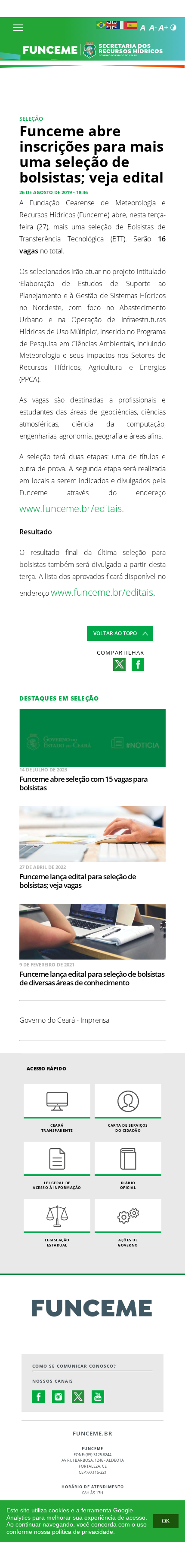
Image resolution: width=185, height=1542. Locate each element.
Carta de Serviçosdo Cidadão (128, 1128)
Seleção (31, 118)
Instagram (58, 1396)
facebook (138, 664)
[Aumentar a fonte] (163, 27)
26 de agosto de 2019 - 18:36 (53, 192)
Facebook (38, 1396)
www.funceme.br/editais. (71, 508)
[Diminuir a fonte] (153, 27)
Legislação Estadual (57, 1242)
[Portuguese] (101, 26)
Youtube (98, 1396)
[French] (122, 26)
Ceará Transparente (57, 1128)
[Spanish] (132, 26)
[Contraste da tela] (173, 27)
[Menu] (18, 27)
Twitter (78, 1396)
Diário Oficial (128, 1185)
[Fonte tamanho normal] (142, 27)
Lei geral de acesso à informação (57, 1185)
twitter (119, 664)
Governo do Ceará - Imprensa (64, 1020)
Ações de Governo (128, 1242)
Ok (166, 1521)
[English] (111, 26)
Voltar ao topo (115, 633)
